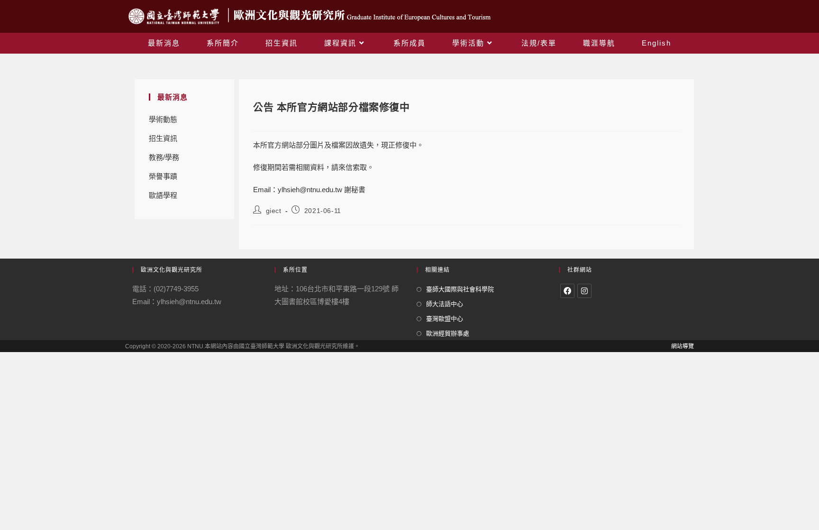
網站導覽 (682, 346)
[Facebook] (567, 291)
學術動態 (163, 119)
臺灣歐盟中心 (444, 318)
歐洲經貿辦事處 (447, 333)
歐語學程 (163, 195)
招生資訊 (163, 138)
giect (274, 210)
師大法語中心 (444, 303)
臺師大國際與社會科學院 (460, 289)
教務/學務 (164, 157)
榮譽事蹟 (163, 176)
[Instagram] (584, 291)
